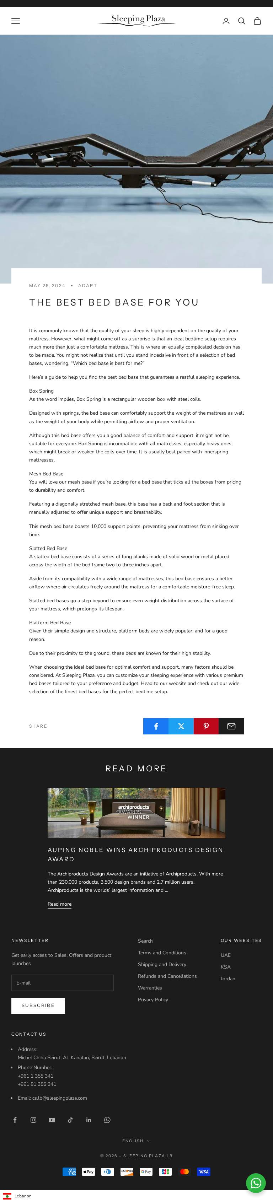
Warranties (150, 988)
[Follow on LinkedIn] (88, 1119)
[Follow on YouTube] (51, 1119)
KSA (226, 967)
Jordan (228, 978)
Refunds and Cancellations (167, 976)
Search (145, 941)
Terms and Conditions (162, 952)
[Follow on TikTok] (70, 1119)
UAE (226, 955)
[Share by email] (231, 726)
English (133, 1140)
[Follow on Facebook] (14, 1119)
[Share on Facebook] (156, 726)
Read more (59, 904)
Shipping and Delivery (162, 964)
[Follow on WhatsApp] (107, 1119)
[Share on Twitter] (181, 726)
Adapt (87, 285)
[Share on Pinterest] (206, 726)
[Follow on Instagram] (33, 1119)
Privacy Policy (153, 999)
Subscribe (38, 1005)
